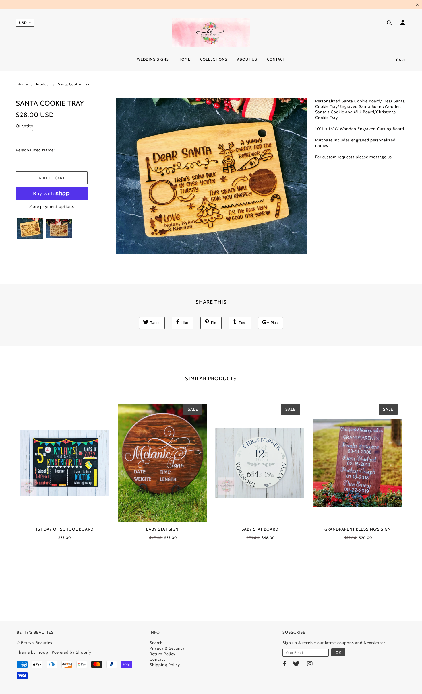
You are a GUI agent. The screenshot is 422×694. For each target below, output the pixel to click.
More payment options (51, 206)
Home (23, 84)
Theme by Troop (32, 652)
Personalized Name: (35, 150)
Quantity (24, 125)
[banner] (211, 32)
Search (156, 642)
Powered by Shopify (71, 652)
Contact (157, 659)
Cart (401, 59)
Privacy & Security (167, 648)
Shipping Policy (165, 664)
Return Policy (162, 653)
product (43, 84)
